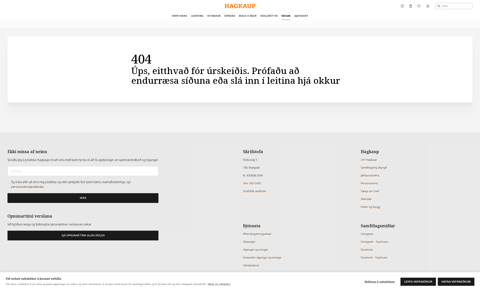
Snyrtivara (179, 16)
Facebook (367, 250)
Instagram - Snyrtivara (374, 242)
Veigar (285, 16)
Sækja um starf (370, 191)
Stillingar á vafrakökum (379, 281)
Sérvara (229, 16)
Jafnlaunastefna (370, 175)
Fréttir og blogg (370, 207)
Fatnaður (213, 16)
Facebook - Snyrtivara (374, 258)
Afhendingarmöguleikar (257, 234)
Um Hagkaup (369, 160)
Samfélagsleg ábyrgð (374, 168)
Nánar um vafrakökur (219, 284)
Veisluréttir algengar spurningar (262, 258)
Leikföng (197, 16)
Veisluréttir (269, 16)
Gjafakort (301, 16)
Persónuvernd (369, 183)
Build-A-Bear (247, 16)
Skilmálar (366, 199)
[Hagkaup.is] (240, 6)
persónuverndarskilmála (27, 187)
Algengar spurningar (255, 250)
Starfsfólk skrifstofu (254, 191)
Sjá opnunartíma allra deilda (83, 235)
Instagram (367, 234)
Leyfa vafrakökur (418, 281)
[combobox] (454, 6)
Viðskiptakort (251, 265)
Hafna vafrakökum (456, 281)
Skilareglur (249, 242)
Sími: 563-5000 (252, 183)
